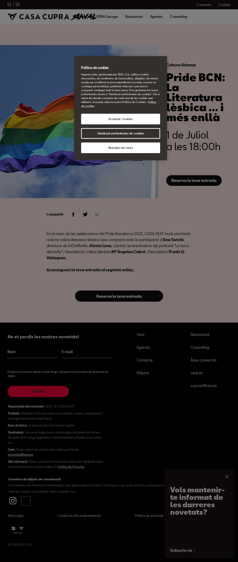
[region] (120, 108)
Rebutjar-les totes (121, 147)
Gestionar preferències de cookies (121, 133)
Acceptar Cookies (120, 118)
